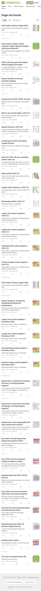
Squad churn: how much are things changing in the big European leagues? (16, 406)
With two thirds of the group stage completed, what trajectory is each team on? (15, 497)
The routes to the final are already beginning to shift (13, 513)
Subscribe (30, 3)
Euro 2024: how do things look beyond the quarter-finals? (14, 440)
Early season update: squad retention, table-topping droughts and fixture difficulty (15, 46)
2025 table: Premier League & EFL (15, 26)
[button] (3, 6)
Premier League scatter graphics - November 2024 (15, 363)
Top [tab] (9, 20)
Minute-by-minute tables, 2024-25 (16, 113)
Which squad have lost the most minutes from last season (15, 84)
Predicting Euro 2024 (10, 540)
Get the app (30, 582)
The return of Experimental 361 (14, 557)
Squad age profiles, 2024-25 (13, 201)
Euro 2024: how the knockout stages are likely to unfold (13, 460)
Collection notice (33, 577)
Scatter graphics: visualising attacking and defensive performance (13, 303)
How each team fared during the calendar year (15, 29)
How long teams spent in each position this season (16, 191)
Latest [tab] (5, 20)
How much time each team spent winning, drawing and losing (15, 177)
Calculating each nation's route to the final (15, 543)
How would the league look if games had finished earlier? (15, 116)
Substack (11, 587)
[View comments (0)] (12, 57)
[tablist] (11, 20)
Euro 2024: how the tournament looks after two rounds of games (14, 493)
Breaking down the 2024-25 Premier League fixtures (13, 525)
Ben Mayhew (13, 32)
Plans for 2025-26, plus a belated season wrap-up (15, 158)
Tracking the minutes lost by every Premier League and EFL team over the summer (16, 428)
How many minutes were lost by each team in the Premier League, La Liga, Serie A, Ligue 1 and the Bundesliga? (16, 389)
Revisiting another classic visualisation (14, 324)
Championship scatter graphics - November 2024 (15, 349)
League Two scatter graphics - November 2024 (14, 320)
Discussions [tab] (16, 20)
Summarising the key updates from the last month (16, 52)
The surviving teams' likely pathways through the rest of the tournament (14, 465)
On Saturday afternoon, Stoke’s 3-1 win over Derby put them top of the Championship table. (14, 68)
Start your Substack (15, 582)
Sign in (37, 3)
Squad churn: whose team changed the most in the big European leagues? (16, 383)
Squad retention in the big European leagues (12, 80)
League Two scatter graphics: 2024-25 (13, 214)
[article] (20, 30)
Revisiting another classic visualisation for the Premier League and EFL (15, 309)
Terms (25, 577)
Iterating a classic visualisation (11, 204)
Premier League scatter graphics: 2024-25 (15, 263)
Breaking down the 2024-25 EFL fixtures (14, 476)
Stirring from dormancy (9, 559)
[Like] (3, 343)
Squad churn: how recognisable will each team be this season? (16, 423)
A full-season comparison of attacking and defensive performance (15, 219)
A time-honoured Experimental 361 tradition (13, 530)
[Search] (37, 20)
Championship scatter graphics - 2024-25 (15, 247)
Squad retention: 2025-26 (12, 127)
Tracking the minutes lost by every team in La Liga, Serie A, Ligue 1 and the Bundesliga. (15, 412)
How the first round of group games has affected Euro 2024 (16, 509)
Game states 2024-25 (10, 173)
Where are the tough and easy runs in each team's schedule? (16, 481)
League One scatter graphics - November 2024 (14, 335)
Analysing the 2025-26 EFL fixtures (16, 99)
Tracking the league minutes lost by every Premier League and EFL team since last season (15, 130)
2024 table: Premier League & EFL (15, 283)
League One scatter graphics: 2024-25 (13, 231)
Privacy (19, 577)
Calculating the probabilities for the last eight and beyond (14, 444)
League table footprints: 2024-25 (15, 187)
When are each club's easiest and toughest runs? (15, 102)
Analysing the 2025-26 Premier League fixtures (14, 142)
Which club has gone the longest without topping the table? (15, 63)
